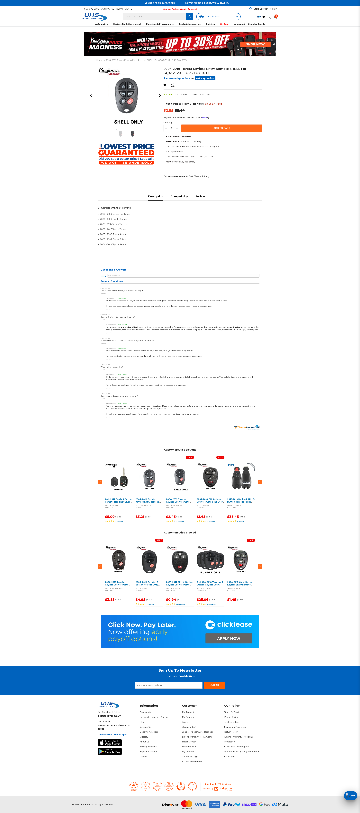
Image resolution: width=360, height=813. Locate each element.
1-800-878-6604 (91, 9)
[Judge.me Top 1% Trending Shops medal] (192, 786)
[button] (107, 309)
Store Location (261, 9)
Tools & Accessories (190, 24)
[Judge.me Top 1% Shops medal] (180, 786)
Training (210, 24)
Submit (214, 685)
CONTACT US (107, 9)
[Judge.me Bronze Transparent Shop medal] (169, 786)
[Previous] (92, 95)
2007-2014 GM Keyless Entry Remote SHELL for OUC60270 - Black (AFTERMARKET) (210, 503)
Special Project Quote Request (180, 9)
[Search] (189, 16)
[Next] (161, 95)
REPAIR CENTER (124, 9)
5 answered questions (177, 78)
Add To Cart (221, 128)
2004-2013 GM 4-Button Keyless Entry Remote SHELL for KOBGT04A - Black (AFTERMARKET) (240, 586)
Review (200, 196)
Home (99, 60)
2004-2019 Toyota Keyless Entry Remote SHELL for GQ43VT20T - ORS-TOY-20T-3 (179, 503)
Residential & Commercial (127, 24)
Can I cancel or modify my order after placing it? (122, 291)
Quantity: (168, 122)
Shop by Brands (256, 24)
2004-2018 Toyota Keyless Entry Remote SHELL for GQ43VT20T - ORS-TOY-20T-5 (148, 503)
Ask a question (205, 78)
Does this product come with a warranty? (119, 396)
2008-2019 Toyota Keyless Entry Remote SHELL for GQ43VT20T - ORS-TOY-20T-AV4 (118, 586)
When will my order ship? (112, 367)
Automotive (101, 24)
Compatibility (179, 196)
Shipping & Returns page (247, 330)
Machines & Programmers (160, 24)
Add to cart (118, 480)
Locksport (239, 24)
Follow (103, 293)
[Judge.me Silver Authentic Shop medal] (157, 786)
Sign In (273, 9)
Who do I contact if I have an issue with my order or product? (128, 341)
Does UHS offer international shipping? (118, 317)
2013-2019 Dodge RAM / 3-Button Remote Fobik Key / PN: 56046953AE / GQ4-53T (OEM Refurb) (241, 503)
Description (155, 196)
